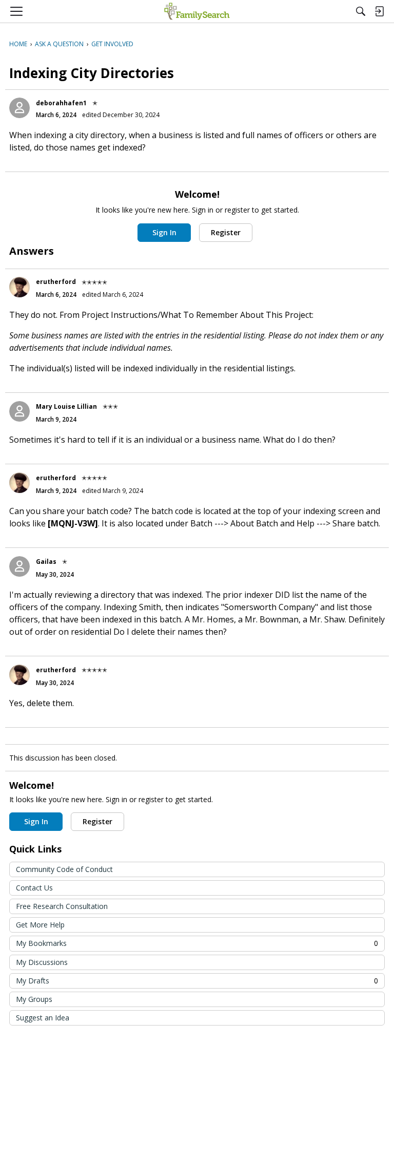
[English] (196, 11)
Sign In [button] (164, 232)
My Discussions (42, 962)
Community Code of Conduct (64, 869)
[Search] (360, 11)
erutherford (56, 281)
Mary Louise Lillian (66, 406)
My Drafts (197, 980)
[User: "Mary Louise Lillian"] (19, 411)
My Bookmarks (197, 943)
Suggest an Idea (42, 1017)
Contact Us (34, 888)
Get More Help (40, 925)
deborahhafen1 (61, 103)
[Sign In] (379, 11)
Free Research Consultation (62, 906)
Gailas (46, 561)
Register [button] (226, 232)
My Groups (34, 999)
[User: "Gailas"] (19, 566)
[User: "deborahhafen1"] (19, 108)
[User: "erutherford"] (19, 287)
